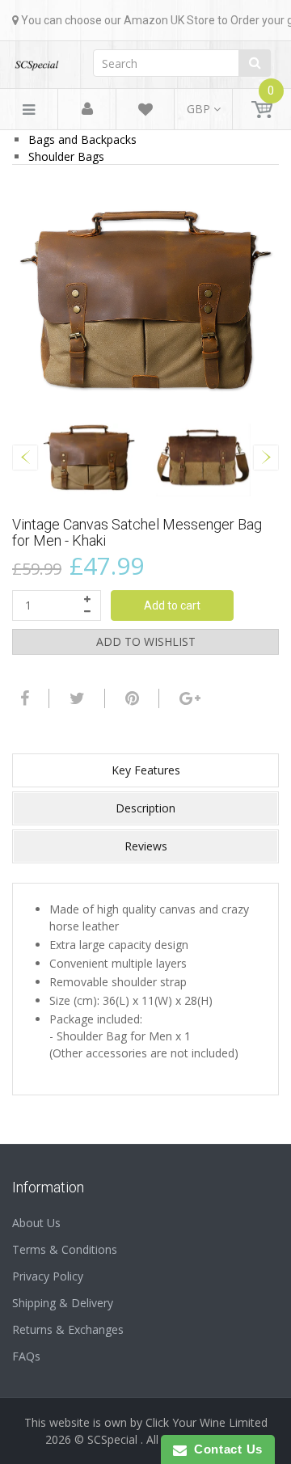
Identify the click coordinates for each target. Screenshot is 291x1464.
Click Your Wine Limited (207, 1422)
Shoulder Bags (66, 156)
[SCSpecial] (36, 60)
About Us (36, 1222)
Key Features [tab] (146, 770)
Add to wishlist (146, 641)
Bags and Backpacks (82, 139)
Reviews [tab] (145, 846)
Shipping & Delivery (62, 1302)
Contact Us (225, 1449)
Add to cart (172, 605)
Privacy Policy (47, 1276)
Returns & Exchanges (68, 1329)
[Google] (188, 698)
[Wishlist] (145, 112)
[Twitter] (75, 698)
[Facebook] (22, 698)
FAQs (26, 1356)
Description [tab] (145, 808)
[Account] (87, 109)
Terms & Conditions (64, 1249)
